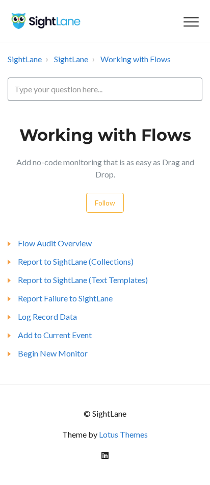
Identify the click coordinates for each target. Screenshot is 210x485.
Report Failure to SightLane (65, 298)
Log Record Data (47, 316)
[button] (190, 22)
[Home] (46, 21)
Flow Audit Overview (55, 243)
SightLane (25, 59)
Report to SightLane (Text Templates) (83, 280)
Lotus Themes (123, 434)
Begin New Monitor (53, 353)
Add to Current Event (55, 335)
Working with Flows (135, 59)
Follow (105, 202)
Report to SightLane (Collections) (76, 261)
